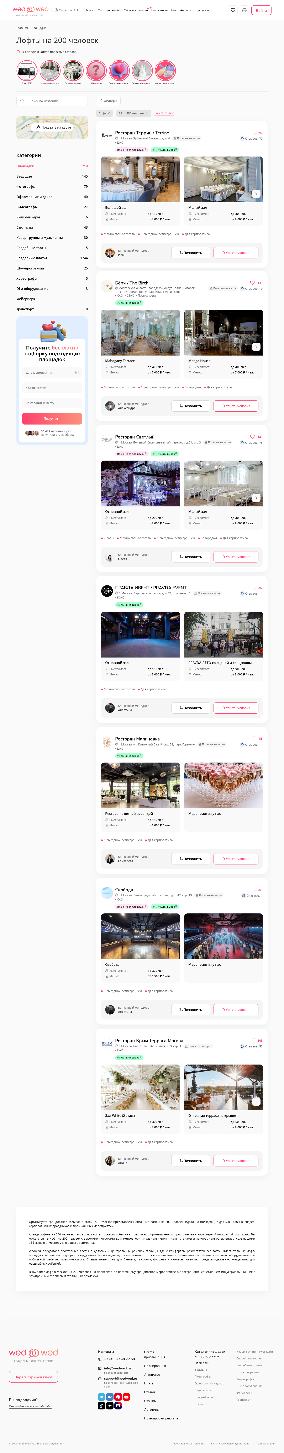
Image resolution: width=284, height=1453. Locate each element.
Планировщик (159, 10)
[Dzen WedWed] (110, 1405)
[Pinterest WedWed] (118, 1397)
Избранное (233, 10)
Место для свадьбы (109, 10)
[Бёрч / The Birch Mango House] (223, 333)
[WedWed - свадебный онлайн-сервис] (36, 1357)
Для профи (202, 10)
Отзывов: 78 (254, 443)
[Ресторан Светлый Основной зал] (140, 483)
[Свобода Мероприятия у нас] (223, 936)
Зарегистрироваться (33, 1377)
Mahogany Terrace (120, 360)
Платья (150, 1383)
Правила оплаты (265, 1443)
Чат (244, 10)
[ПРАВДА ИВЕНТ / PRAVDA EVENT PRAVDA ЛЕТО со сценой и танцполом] (223, 635)
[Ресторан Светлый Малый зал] (223, 483)
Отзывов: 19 (254, 289)
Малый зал (197, 207)
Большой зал (116, 207)
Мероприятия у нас (204, 813)
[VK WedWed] (110, 1397)
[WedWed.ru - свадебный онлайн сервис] (30, 9)
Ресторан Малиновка (137, 739)
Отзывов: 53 (254, 1046)
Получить (52, 418)
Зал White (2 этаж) (120, 1115)
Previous (107, 194)
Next (256, 194)
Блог (174, 10)
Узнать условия (238, 253)
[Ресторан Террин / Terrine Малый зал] (223, 179)
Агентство (186, 10)
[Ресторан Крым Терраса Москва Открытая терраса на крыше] (223, 1087)
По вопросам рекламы (161, 1418)
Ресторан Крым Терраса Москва (149, 1041)
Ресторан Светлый (134, 437)
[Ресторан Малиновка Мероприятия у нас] (223, 785)
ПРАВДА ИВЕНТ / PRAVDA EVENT (151, 588)
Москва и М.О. (69, 10)
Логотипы (151, 1409)
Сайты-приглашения (136, 10)
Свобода (124, 890)
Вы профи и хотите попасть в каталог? (49, 52)
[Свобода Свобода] (140, 936)
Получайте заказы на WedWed (30, 1406)
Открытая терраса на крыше (212, 1115)
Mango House (199, 360)
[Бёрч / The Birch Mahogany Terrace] (140, 333)
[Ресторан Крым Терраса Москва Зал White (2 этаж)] (140, 1087)
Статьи (149, 1392)
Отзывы (150, 1401)
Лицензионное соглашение (188, 1443)
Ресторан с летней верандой (129, 813)
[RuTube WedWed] (118, 1405)
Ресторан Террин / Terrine (142, 133)
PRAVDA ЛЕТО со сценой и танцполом (220, 662)
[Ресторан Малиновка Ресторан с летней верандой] (140, 785)
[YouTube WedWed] (126, 1397)
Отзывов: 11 (254, 593)
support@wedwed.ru (120, 1379)
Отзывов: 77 (254, 138)
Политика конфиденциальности (230, 1443)
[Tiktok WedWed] (101, 1405)
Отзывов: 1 (255, 895)
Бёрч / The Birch (131, 283)
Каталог (90, 10)
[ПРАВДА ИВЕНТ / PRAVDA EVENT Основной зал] (140, 635)
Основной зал (117, 511)
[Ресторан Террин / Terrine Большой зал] (140, 179)
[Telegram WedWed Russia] (101, 1397)
